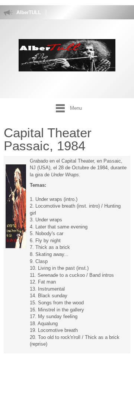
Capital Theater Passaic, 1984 (48, 139)
